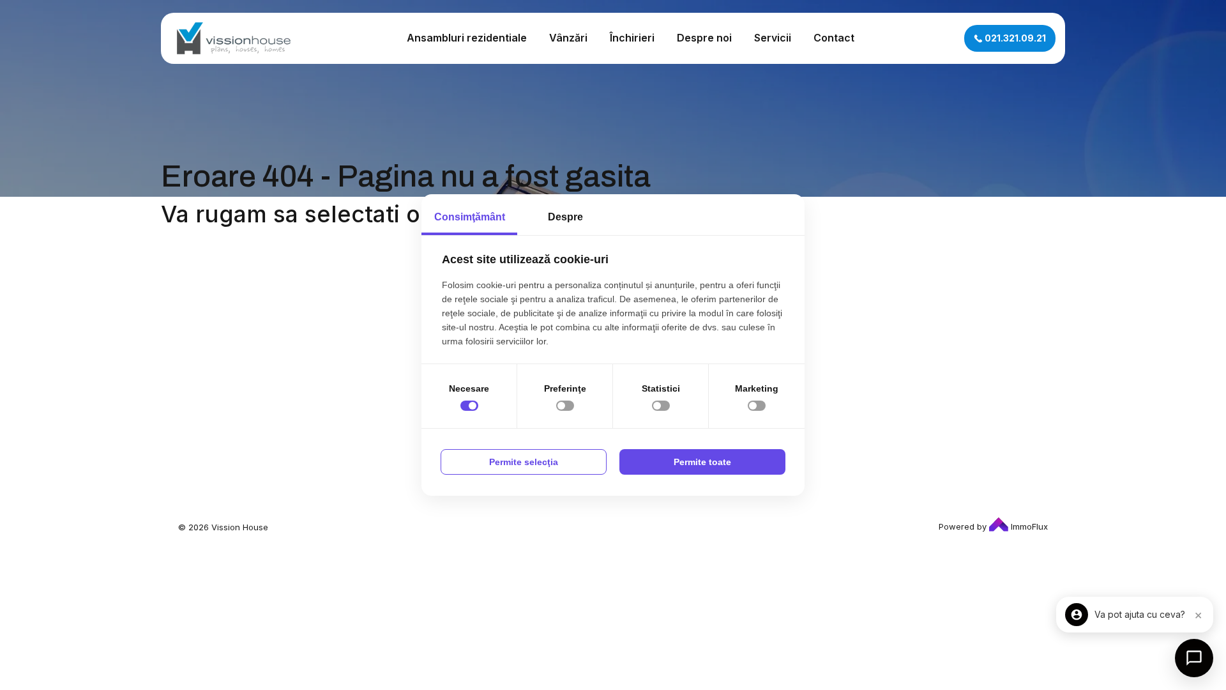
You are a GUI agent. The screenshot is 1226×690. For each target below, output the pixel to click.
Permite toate (702, 462)
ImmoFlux (1028, 526)
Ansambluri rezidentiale (467, 37)
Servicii (772, 37)
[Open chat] (1194, 658)
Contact (834, 37)
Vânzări (568, 37)
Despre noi (704, 37)
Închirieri (632, 37)
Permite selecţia (523, 462)
